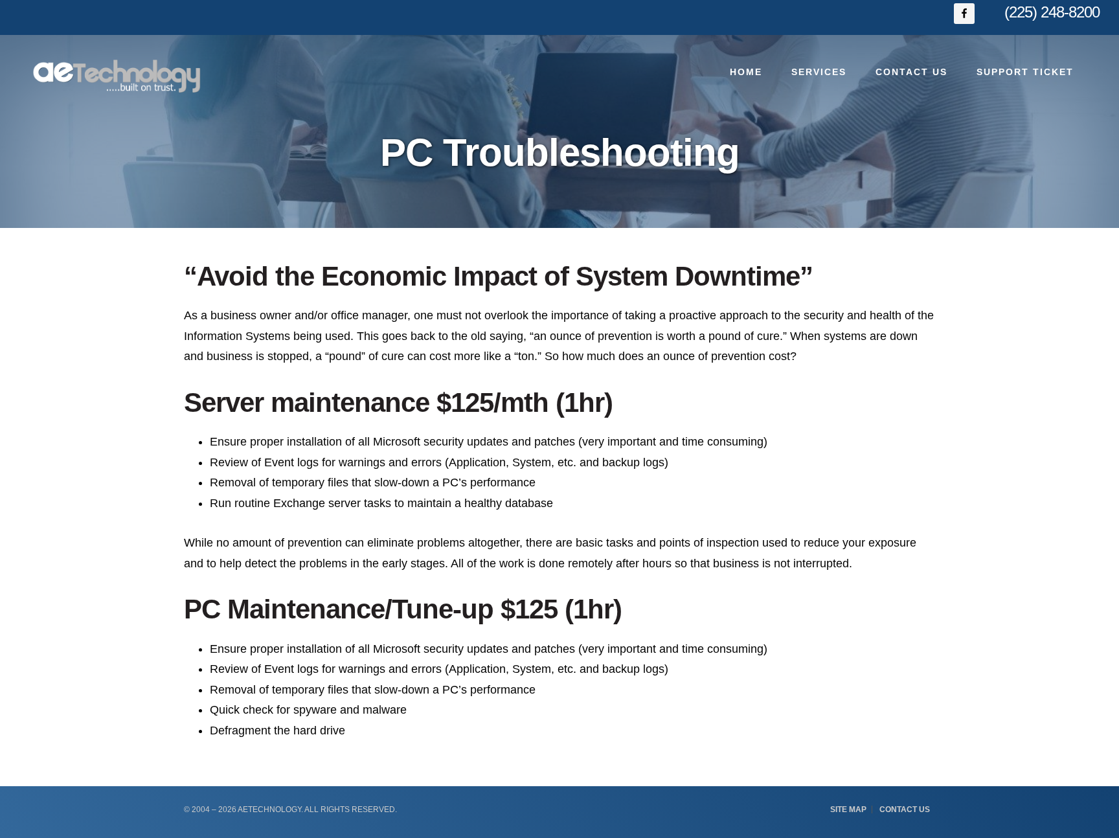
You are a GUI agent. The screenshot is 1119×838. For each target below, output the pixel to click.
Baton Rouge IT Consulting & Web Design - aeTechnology (116, 76)
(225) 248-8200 (1052, 12)
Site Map (848, 809)
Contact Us (904, 809)
